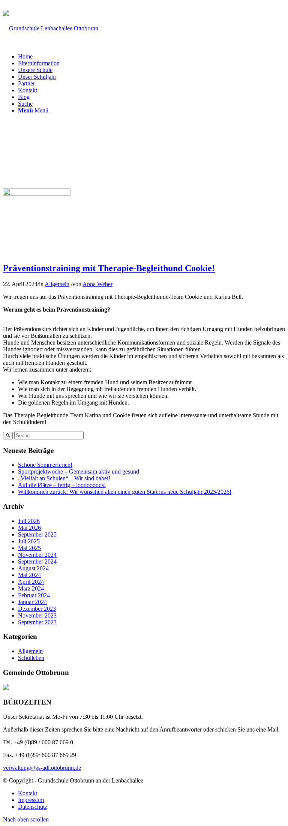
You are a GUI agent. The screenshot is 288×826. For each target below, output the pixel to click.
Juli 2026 (29, 521)
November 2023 (37, 615)
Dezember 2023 (37, 609)
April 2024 (31, 582)
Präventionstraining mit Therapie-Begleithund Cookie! (109, 268)
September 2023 (37, 622)
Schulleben (31, 658)
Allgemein (57, 284)
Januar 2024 (32, 602)
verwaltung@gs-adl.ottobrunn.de (106, 6)
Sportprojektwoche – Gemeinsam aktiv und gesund (78, 471)
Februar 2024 (34, 595)
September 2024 (37, 561)
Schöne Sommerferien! (45, 465)
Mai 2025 (29, 548)
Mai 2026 (29, 528)
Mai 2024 (29, 575)
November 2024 (37, 555)
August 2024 (33, 568)
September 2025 (37, 534)
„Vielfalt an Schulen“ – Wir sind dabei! (64, 478)
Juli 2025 (29, 541)
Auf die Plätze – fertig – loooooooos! (62, 485)
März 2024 (31, 588)
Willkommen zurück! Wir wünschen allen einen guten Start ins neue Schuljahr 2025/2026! (124, 492)
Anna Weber (97, 284)
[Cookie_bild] (36, 193)
